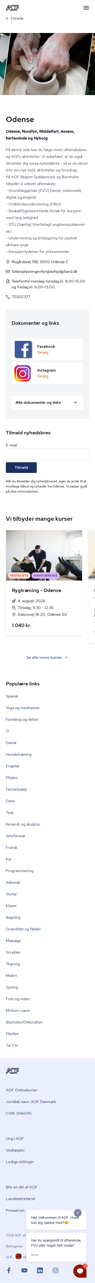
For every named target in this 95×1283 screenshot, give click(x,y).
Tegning (13, 963)
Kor (9, 859)
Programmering (19, 870)
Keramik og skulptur (23, 824)
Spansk (12, 696)
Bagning (13, 917)
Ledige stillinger (20, 1161)
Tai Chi (12, 1045)
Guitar (11, 894)
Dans (10, 801)
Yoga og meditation (22, 707)
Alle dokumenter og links (38, 402)
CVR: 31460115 (18, 1113)
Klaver (11, 905)
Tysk (10, 812)
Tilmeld (21, 467)
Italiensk (13, 882)
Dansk (11, 742)
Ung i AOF (15, 1138)
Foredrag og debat (22, 719)
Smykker (13, 952)
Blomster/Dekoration (24, 1022)
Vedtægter (15, 1150)
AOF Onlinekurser (22, 1090)
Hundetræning (18, 754)
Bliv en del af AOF (22, 1187)
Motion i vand (17, 1010)
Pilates (12, 777)
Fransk (11, 847)
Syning (12, 987)
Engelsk (12, 766)
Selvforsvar (16, 835)
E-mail (11, 445)
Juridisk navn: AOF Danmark (31, 1101)
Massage (13, 940)
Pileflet (12, 1033)
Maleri (11, 975)
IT (7, 731)
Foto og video (18, 998)
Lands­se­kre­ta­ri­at (20, 1198)
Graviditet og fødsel (23, 929)
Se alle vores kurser (44, 657)
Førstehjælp (16, 789)
